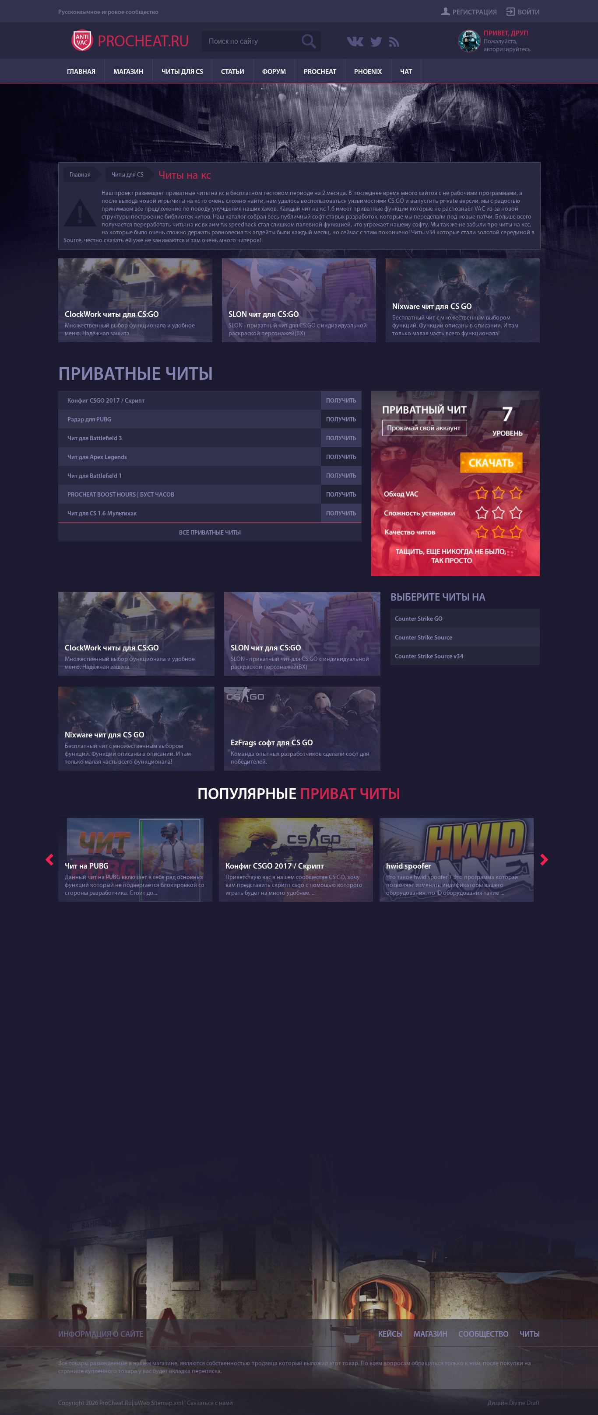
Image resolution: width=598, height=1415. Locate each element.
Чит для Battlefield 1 (94, 476)
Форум (274, 72)
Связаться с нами (210, 1403)
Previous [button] (49, 859)
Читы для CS (182, 72)
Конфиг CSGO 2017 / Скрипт (105, 401)
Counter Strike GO (419, 619)
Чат (406, 72)
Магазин (128, 72)
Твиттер (376, 42)
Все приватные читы (210, 533)
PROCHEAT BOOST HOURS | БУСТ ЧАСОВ (120, 495)
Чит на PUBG (87, 867)
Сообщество (483, 1335)
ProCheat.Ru (115, 1403)
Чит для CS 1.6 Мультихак (102, 514)
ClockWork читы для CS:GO (112, 315)
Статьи (232, 72)
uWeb (142, 1403)
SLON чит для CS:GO (264, 315)
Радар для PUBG (89, 420)
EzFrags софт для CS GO (272, 743)
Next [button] (544, 859)
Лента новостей (394, 42)
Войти (529, 12)
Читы (530, 1335)
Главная (81, 72)
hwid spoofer (408, 867)
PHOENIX (368, 72)
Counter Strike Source (423, 638)
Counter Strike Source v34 (429, 657)
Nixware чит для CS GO (432, 307)
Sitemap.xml (167, 1403)
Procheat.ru (143, 42)
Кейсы (390, 1335)
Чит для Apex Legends (97, 457)
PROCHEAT (320, 72)
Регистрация (475, 12)
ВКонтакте (354, 41)
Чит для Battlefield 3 (94, 438)
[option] (138, 865)
